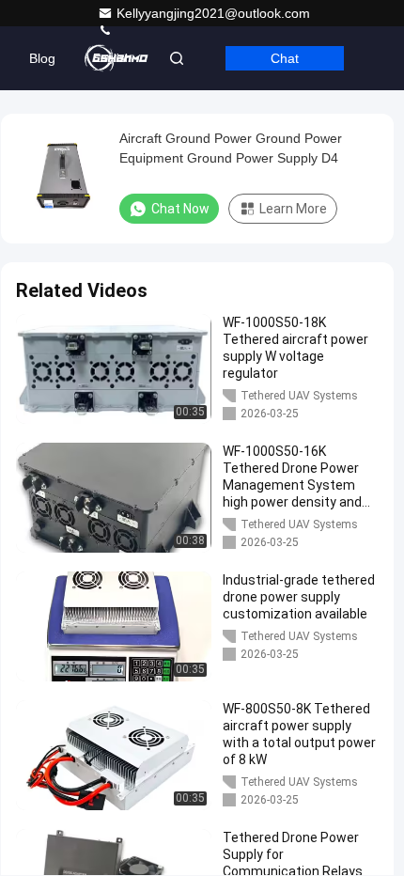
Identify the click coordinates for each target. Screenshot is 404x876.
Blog (42, 58)
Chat (285, 58)
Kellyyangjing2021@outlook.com (213, 13)
